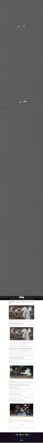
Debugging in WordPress (29, 26)
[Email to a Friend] (21, 424)
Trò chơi (31, 299)
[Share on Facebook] (19, 424)
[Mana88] (21, 297)
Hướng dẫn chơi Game (15, 426)
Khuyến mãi (27, 299)
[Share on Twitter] (20, 424)
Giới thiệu (15, 299)
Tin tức (23, 299)
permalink (21, 426)
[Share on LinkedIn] (23, 424)
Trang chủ (11, 299)
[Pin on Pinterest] (22, 424)
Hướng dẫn (19, 299)
